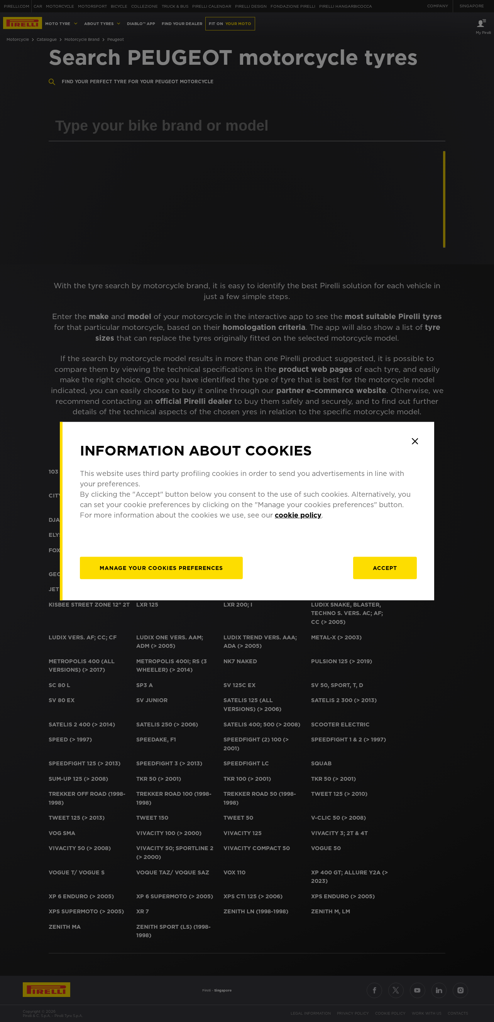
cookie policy (298, 515)
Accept (385, 568)
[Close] (415, 441)
